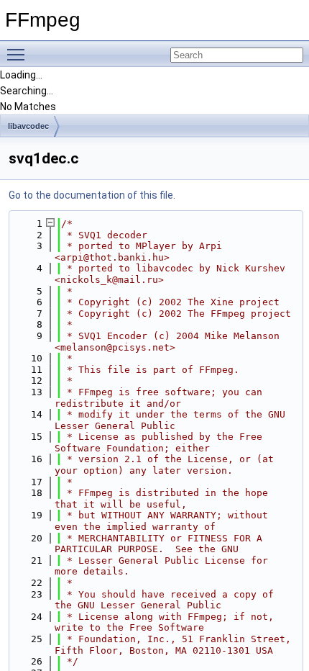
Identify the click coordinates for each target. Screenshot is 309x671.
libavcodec (28, 126)
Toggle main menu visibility (19, 54)
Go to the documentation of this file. (92, 195)
